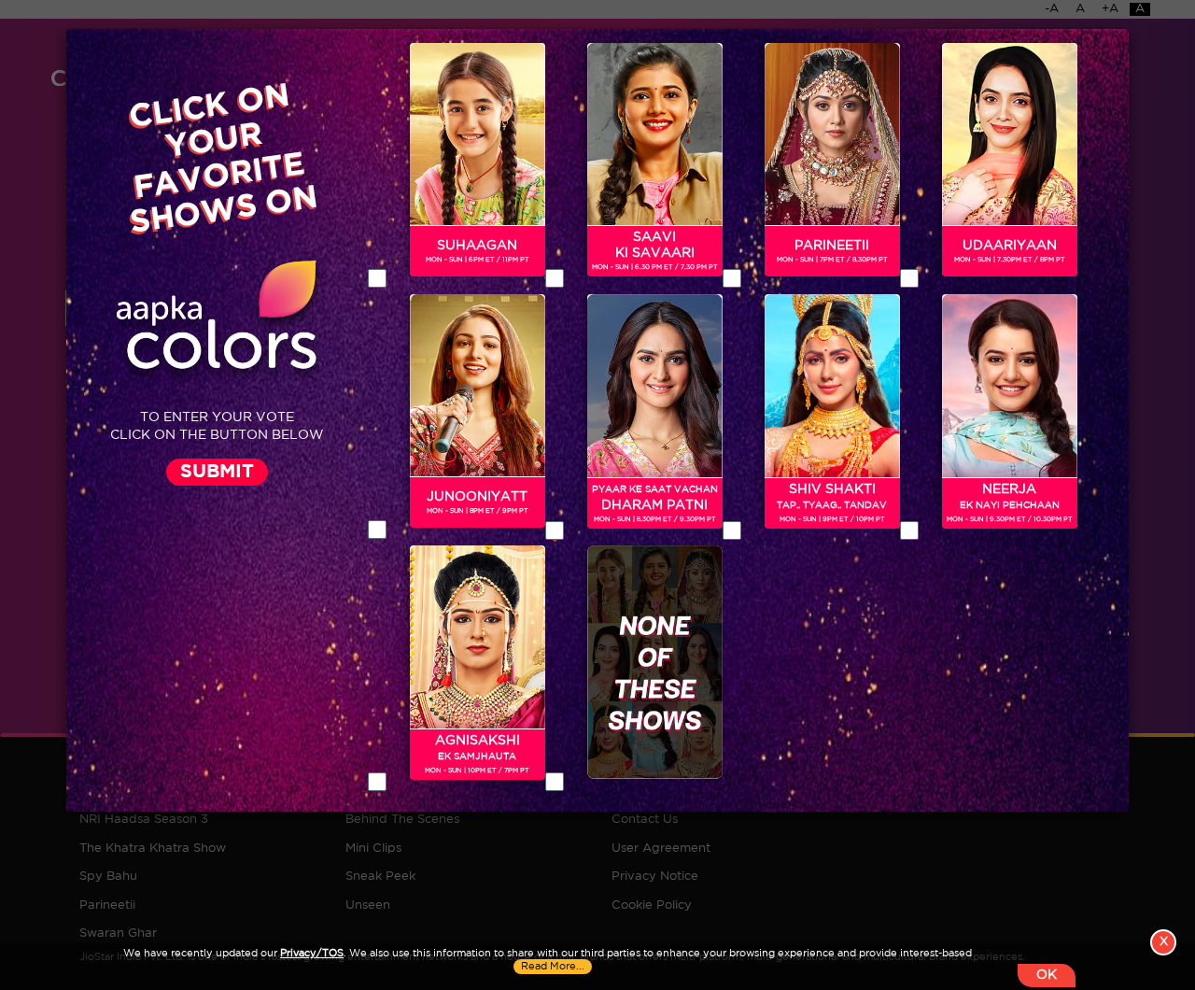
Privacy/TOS (312, 953)
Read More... (552, 966)
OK (1046, 975)
